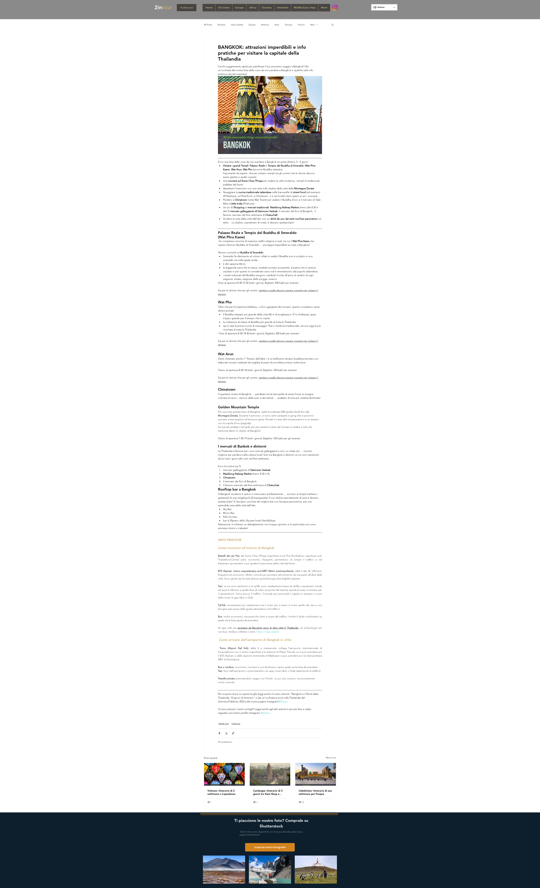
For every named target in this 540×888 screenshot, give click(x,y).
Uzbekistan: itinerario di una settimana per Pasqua (315, 792)
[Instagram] (335, 7)
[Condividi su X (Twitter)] (226, 733)
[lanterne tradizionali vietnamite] (224, 774)
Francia (301, 24)
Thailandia (235, 723)
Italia (276, 24)
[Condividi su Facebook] (219, 733)
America (265, 24)
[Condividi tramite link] (233, 733)
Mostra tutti (331, 757)
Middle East (224, 723)
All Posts (208, 24)
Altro (312, 24)
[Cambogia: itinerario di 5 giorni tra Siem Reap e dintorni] (270, 774)
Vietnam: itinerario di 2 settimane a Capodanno (221, 792)
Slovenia (221, 24)
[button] (332, 24)
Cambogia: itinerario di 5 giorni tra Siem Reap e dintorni (268, 792)
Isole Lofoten (237, 24)
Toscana (288, 24)
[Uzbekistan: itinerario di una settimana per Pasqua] (315, 774)
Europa (252, 24)
